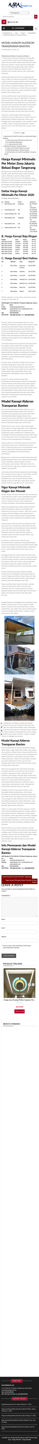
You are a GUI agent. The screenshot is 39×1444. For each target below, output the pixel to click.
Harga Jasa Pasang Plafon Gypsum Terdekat (19, 1000)
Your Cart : (13, 22)
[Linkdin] (1, 734)
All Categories (18, 28)
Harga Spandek (26, 1439)
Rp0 (17, 22)
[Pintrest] (1, 730)
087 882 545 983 (10, 1394)
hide (23, 132)
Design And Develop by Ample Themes (22, 1437)
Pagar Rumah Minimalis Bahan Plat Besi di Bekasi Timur (17, 1420)
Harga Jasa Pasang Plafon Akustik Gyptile (13, 1415)
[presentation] (29, 985)
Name (4, 919)
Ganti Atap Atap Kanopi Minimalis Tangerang (16, 877)
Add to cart (18, 1011)
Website (4, 936)
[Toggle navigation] (36, 28)
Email (4, 928)
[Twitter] (1, 727)
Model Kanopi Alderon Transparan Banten (14, 146)
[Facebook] (1, 723)
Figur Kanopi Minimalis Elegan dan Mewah (17, 148)
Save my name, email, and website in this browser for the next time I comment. (17, 946)
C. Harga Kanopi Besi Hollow (13, 144)
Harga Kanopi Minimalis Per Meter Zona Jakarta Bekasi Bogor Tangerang (19, 137)
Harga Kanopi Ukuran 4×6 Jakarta (11, 1404)
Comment (6, 895)
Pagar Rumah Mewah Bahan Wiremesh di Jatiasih (15, 1427)
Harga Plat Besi (16, 1439)
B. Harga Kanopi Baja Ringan (13, 142)
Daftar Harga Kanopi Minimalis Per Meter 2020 (18, 140)
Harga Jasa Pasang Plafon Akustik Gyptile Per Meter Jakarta (19, 1409)
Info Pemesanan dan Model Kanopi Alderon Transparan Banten (20, 153)
